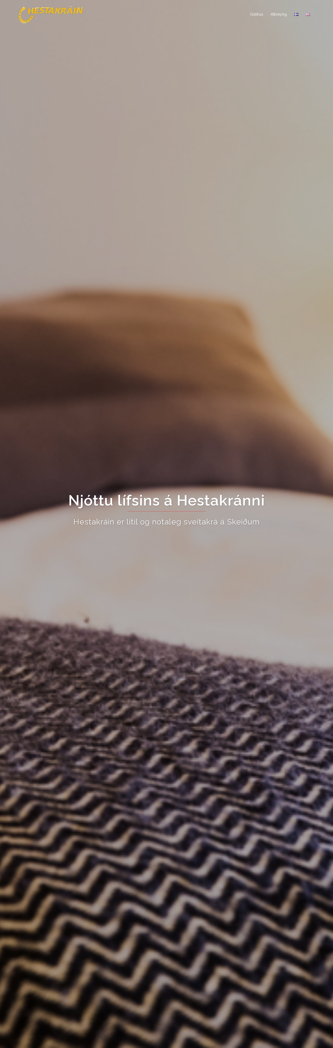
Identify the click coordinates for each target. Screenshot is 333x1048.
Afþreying (279, 14)
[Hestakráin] (50, 14)
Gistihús (256, 14)
